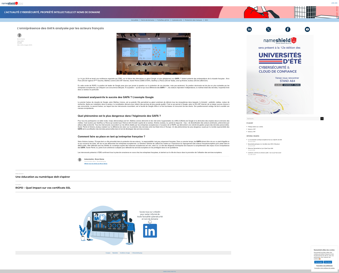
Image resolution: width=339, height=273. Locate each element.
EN (336, 3)
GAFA (21, 45)
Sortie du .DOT (252, 129)
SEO (206, 20)
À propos (108, 253)
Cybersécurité (177, 20)
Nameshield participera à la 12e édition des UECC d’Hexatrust (264, 144)
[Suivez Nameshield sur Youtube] (314, 29)
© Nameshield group (137, 253)
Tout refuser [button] (328, 262)
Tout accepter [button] (318, 262)
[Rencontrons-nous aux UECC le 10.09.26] (285, 74)
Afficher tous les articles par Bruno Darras (95, 163)
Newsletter (115, 253)
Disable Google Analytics (169, 271)
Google (26, 45)
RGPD (30, 45)
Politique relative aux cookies (255, 126)
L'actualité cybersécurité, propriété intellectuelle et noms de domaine (52, 12)
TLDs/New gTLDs (163, 20)
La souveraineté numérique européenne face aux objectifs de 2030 (265, 139)
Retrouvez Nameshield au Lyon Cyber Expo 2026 (260, 148)
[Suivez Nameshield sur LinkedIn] (256, 29)
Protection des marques (193, 20)
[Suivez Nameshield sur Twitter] (275, 29)
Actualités (134, 20)
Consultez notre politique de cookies (324, 268)
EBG (18, 45)
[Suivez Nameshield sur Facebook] (294, 29)
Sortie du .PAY (251, 131)
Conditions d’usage (125, 253)
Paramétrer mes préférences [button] (324, 265)
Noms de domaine (147, 20)
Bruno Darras (21, 39)
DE (333, 3)
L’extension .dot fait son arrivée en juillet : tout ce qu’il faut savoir (264, 152)
